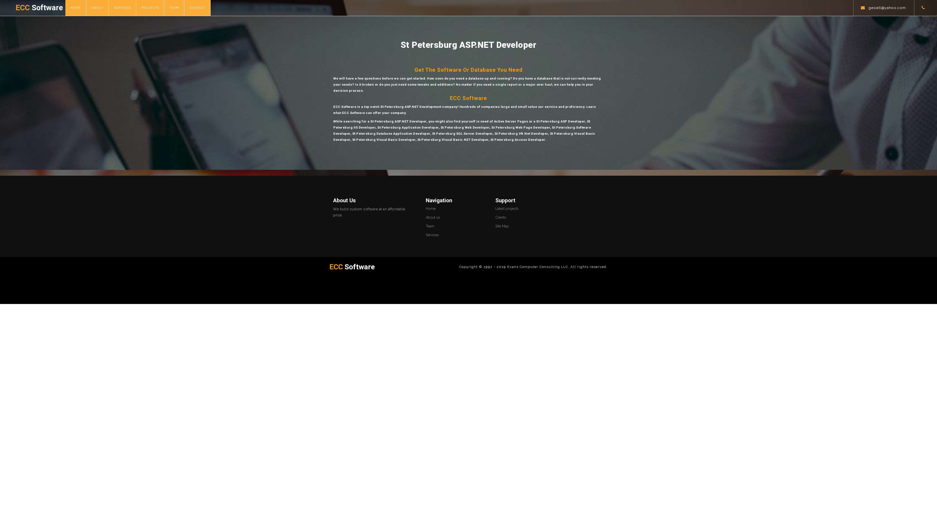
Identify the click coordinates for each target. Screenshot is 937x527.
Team (174, 8)
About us (433, 217)
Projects (150, 8)
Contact (197, 8)
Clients (500, 217)
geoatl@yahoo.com (887, 8)
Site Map (502, 226)
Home (76, 8)
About (97, 8)
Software (39, 7)
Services (122, 8)
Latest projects (507, 209)
